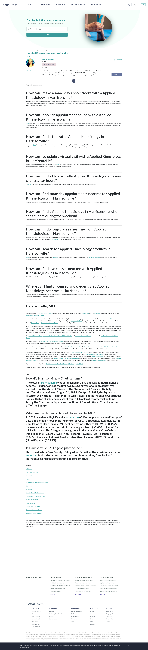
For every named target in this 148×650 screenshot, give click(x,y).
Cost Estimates (36, 626)
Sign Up (34, 614)
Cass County (43, 313)
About (92, 611)
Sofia (89, 101)
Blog (91, 621)
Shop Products (36, 616)
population (72, 417)
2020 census (85, 313)
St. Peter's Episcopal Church (83, 336)
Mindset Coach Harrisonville (83, 591)
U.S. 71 (67, 347)
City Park (71, 364)
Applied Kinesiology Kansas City (108, 591)
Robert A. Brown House (35, 336)
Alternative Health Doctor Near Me (60, 580)
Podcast (92, 624)
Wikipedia (29, 469)
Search (47, 35)
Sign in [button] (136, 5)
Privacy (108, 621)
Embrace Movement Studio (34, 510)
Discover (60, 5)
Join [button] (143, 5)
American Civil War (76, 321)
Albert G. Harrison (111, 319)
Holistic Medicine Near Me (58, 588)
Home (28, 50)
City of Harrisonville (32, 472)
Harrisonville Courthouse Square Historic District (57, 336)
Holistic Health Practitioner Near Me (60, 585)
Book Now (117, 74)
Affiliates (92, 616)
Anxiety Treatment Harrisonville (84, 580)
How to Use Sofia (36, 611)
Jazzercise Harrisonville (72, 358)
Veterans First (35, 624)
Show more (53, 594)
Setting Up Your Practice (56, 614)
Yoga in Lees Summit (98, 356)
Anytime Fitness (58, 358)
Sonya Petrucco (48, 60)
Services (31, 5)
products (55, 257)
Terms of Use (109, 619)
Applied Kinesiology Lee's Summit (109, 585)
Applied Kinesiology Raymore (108, 580)
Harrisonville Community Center (93, 354)
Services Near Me (36, 619)
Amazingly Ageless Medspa (99, 360)
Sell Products (53, 619)
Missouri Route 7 (88, 347)
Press (92, 619)
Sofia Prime (55, 239)
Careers (92, 614)
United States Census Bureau (112, 347)
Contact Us (109, 616)
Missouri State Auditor (47, 341)
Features (51, 611)
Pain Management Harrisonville (83, 583)
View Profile (30, 70)
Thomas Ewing (35, 323)
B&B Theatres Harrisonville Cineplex (56, 364)
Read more (26, 647)
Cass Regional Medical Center (80, 352)
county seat (97, 313)
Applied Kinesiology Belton (107, 583)
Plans (72, 621)
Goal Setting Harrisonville (82, 588)
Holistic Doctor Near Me (57, 583)
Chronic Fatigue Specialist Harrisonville (85, 585)
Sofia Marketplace (94, 257)
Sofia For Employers (76, 611)
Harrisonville (49, 382)
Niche (27, 479)
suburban (32, 455)
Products (45, 5)
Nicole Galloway (59, 341)
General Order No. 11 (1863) (49, 323)
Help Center (109, 611)
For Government (75, 619)
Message (119, 59)
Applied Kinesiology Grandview (108, 588)
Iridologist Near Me (56, 591)
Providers (96, 5)
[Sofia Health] (10, 5)
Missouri (50, 313)
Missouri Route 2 (75, 347)
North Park (79, 364)
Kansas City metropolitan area (35, 315)
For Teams (74, 614)
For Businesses (75, 616)
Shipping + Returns (111, 614)
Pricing (51, 616)
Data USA (29, 475)
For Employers (78, 5)
